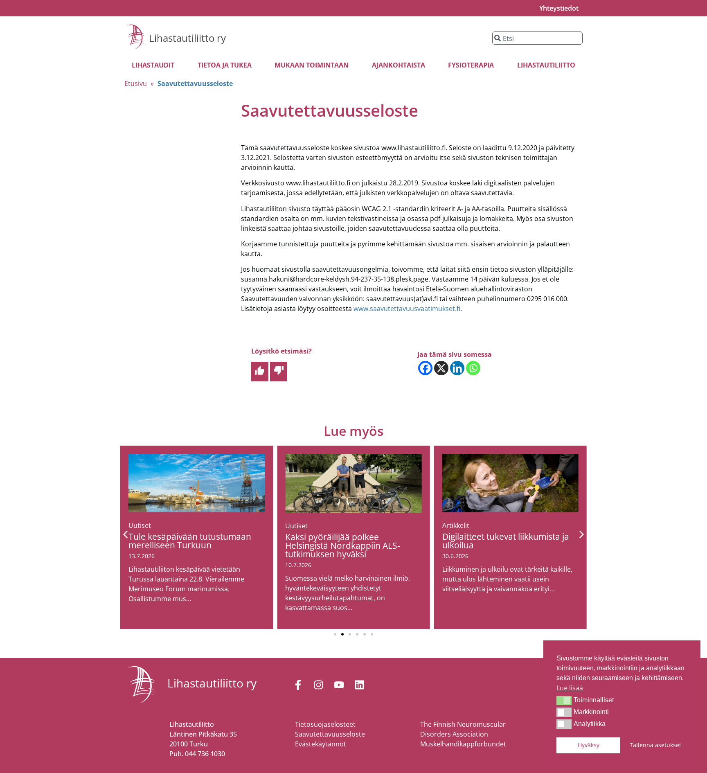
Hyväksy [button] (588, 745)
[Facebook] (425, 368)
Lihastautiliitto (546, 65)
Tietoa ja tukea (225, 65)
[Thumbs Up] (259, 371)
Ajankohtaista (398, 65)
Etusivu (135, 83)
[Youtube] (339, 684)
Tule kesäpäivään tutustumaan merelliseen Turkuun (189, 541)
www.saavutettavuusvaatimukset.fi (407, 308)
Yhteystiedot (559, 8)
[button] (564, 700)
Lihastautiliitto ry (187, 38)
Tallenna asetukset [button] (655, 745)
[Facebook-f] (298, 684)
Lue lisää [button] (569, 687)
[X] (441, 368)
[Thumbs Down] (278, 371)
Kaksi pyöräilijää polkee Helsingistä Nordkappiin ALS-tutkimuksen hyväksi (342, 545)
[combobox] (537, 38)
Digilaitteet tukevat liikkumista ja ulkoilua (505, 541)
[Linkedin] (457, 368)
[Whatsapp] (473, 368)
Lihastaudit (153, 65)
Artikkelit (455, 525)
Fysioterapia (471, 65)
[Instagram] (318, 684)
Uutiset (139, 525)
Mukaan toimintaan (312, 65)
